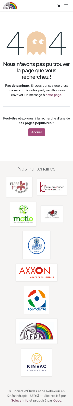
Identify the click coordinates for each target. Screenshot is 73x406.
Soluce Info (19, 400)
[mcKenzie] (37, 245)
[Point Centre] (36, 300)
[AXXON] (36, 272)
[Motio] (23, 214)
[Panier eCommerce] (58, 6)
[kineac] (36, 362)
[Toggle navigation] (66, 6)
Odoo (57, 400)
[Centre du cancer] (52, 187)
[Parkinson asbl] (52, 214)
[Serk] (36, 331)
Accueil (36, 132)
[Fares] (19, 187)
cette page (53, 95)
